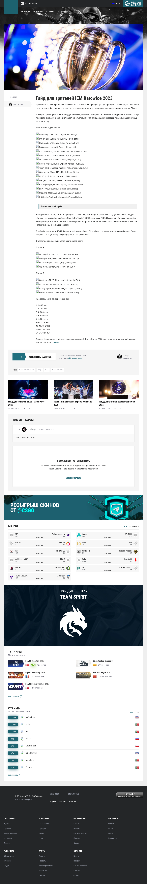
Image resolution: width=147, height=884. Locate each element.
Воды (110, 833)
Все (125, 527)
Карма (53, 802)
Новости (38, 11)
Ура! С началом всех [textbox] (26, 438)
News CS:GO (54, 794)
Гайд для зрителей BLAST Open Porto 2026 (26, 403)
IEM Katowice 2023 (26, 370)
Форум (111, 823)
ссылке (55, 343)
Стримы (50, 11)
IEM (46, 370)
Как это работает (11, 833)
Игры (41, 838)
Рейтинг (62, 802)
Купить (7, 823)
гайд (39, 370)
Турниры (63, 11)
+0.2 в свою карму (75, 358)
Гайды (41, 833)
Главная (25, 11)
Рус (137, 712)
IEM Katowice (57, 370)
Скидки (7, 843)
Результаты (134, 527)
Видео (110, 828)
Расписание (113, 838)
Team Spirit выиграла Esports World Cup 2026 (73, 403)
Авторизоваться (73, 478)
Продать (7, 828)
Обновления (44, 823)
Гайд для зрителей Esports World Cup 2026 (117, 403)
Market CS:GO (73, 794)
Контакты (73, 802)
